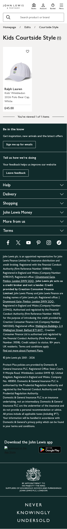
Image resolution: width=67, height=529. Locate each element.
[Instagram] (49, 244)
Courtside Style (48, 27)
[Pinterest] (38, 244)
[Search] (8, 17)
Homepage (9, 27)
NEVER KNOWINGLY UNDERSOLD (34, 512)
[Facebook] (8, 244)
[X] (18, 244)
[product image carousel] (17, 66)
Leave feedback (15, 173)
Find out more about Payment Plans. (23, 350)
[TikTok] (59, 244)
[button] (61, 6)
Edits (27, 27)
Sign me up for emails (19, 144)
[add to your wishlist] (28, 51)
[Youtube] (28, 244)
